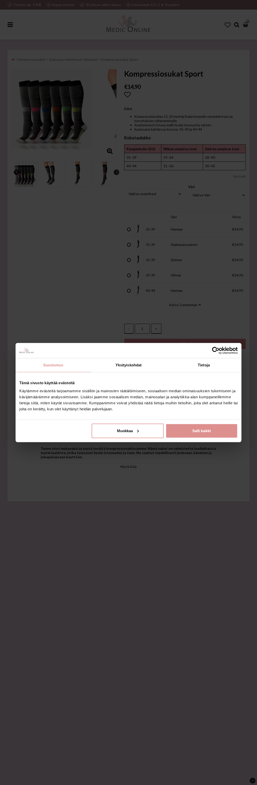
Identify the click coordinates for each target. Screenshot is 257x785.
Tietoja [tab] (204, 365)
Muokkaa (125, 430)
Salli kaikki (201, 430)
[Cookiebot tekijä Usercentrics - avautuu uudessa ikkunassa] (216, 350)
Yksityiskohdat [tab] (128, 365)
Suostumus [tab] (53, 365)
